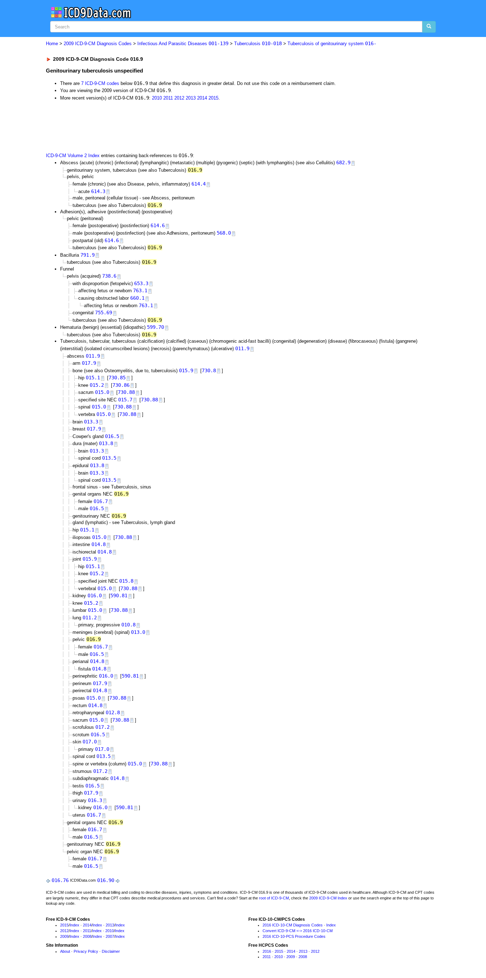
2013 (191, 98)
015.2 (97, 385)
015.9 (186, 370)
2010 (157, 98)
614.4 (198, 184)
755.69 (103, 312)
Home (52, 43)
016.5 (112, 436)
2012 (179, 98)
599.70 (155, 327)
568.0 (224, 233)
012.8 (113, 712)
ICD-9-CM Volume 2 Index (73, 155)
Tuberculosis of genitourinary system (331, 43)
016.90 (105, 880)
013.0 (138, 632)
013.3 (91, 421)
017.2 (102, 727)
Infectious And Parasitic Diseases (182, 43)
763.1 (140, 290)
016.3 (95, 800)
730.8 (209, 370)
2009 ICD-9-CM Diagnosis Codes (98, 43)
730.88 (126, 392)
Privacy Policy (86, 951)
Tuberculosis (258, 43)
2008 (87, 936)
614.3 (98, 191)
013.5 (109, 458)
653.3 (141, 283)
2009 (64, 936)
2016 (267, 951)
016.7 (101, 501)
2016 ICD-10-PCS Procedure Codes (294, 936)
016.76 (60, 880)
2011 (168, 98)
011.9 (242, 348)
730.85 (117, 377)
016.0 (95, 595)
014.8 (98, 544)
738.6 (109, 276)
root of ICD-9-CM (274, 898)
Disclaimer (111, 951)
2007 (110, 936)
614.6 (157, 225)
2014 (202, 98)
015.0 (102, 392)
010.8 (128, 624)
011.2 (90, 617)
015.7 (125, 399)
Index (74, 925)
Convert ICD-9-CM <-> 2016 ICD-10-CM (298, 931)
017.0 (90, 741)
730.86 (121, 385)
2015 (213, 98)
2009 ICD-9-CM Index (328, 898)
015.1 (93, 377)
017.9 (89, 363)
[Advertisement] (172, 126)
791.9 (87, 255)
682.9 (343, 162)
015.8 (126, 581)
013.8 (106, 443)
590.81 (118, 595)
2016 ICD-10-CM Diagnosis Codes (293, 925)
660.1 (137, 298)
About (65, 951)
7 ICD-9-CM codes (100, 83)
